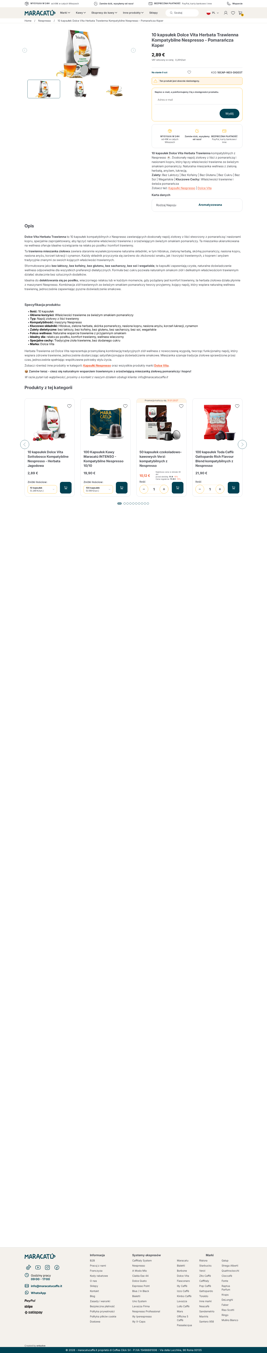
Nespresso (138, 1265)
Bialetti (136, 1296)
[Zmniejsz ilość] (143, 489)
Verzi (202, 1270)
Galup (225, 1260)
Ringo (225, 1314)
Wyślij (229, 113)
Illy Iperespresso (142, 1316)
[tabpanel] (50, 447)
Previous (25, 50)
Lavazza (182, 1301)
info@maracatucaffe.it (46, 1286)
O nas (93, 1280)
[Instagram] (47, 1267)
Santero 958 (206, 1321)
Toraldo (203, 1296)
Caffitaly (204, 1280)
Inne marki (205, 1301)
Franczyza (96, 1270)
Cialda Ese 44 (140, 1275)
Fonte (225, 1280)
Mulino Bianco (230, 1320)
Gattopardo (206, 1291)
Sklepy (153, 12)
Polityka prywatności (102, 1311)
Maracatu (182, 1260)
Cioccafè (227, 1275)
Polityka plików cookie (103, 1316)
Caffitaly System (142, 1260)
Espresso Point (141, 1285)
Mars (180, 1311)
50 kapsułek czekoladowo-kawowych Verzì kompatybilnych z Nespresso (160, 459)
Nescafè (204, 1306)
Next (133, 50)
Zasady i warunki (100, 1301)
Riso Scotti (228, 1309)
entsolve (41, 1345)
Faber (225, 1304)
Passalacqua (184, 1325)
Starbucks (205, 1265)
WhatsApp (38, 1293)
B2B (92, 1260)
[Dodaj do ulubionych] (189, 72)
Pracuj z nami (98, 1265)
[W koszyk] (66, 488)
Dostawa (95, 1321)
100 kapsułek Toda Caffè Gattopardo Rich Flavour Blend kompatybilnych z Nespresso (214, 459)
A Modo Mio (139, 1270)
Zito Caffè (205, 1275)
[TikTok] (29, 1267)
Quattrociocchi (230, 1270)
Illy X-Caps (138, 1321)
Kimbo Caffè (184, 1296)
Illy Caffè (182, 1285)
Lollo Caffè (183, 1306)
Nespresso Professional (146, 1311)
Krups (225, 1294)
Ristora (203, 1260)
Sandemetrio (206, 1311)
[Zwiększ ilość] (164, 489)
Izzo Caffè (183, 1291)
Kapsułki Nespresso (181, 188)
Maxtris (203, 1316)
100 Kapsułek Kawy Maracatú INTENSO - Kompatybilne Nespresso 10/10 (104, 459)
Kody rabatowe (99, 1275)
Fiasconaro (183, 1280)
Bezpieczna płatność (102, 1306)
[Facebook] (57, 1267)
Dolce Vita (205, 188)
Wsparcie (237, 3)
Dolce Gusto (139, 1280)
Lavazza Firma (141, 1306)
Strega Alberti (230, 1265)
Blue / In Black (140, 1291)
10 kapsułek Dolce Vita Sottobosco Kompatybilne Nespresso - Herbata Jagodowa (48, 459)
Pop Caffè (205, 1285)
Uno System (139, 1301)
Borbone (182, 1270)
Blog (92, 1296)
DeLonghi (227, 1299)
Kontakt (94, 1291)
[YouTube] (38, 1267)
